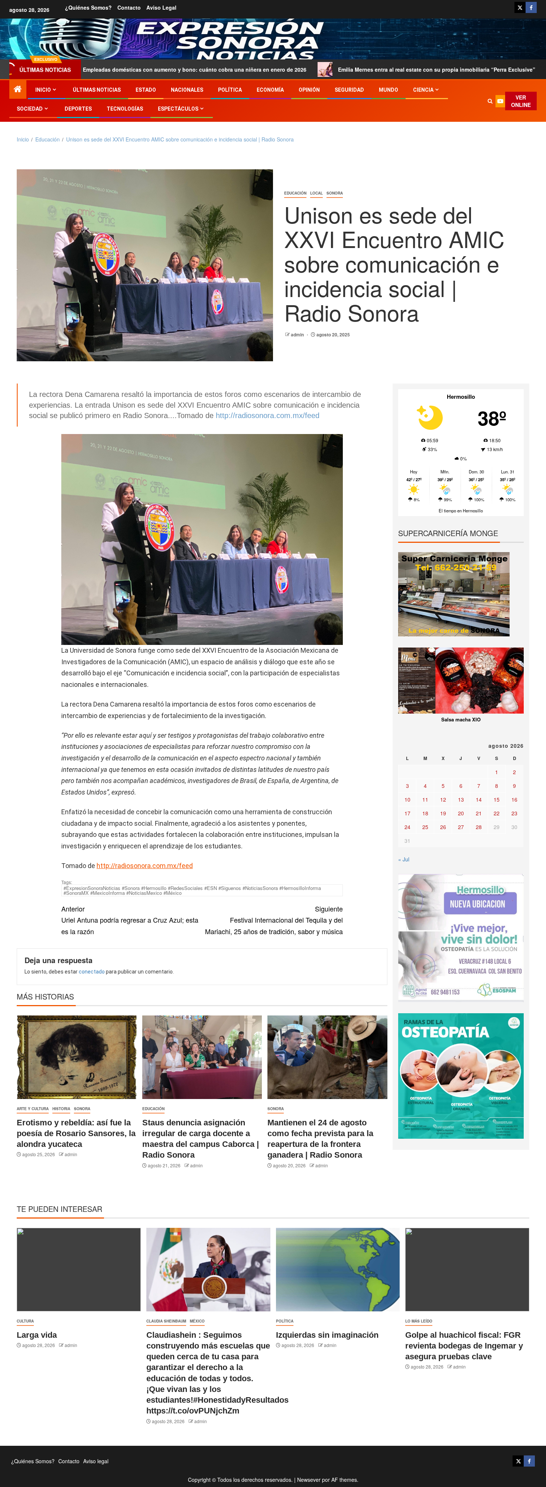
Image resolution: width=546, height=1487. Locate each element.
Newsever (309, 1479)
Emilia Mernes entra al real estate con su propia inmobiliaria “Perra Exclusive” (362, 69)
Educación (295, 193)
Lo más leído (418, 1321)
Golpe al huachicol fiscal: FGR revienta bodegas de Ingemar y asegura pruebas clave (464, 1346)
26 (443, 827)
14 (479, 799)
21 (479, 813)
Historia (61, 1108)
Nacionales (187, 90)
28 (479, 827)
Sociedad (30, 109)
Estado (146, 90)
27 (461, 827)
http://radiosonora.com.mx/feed (267, 415)
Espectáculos (178, 109)
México (197, 1321)
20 (461, 813)
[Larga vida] (79, 1269)
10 (407, 799)
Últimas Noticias (97, 90)
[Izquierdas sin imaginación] (338, 1269)
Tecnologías (125, 109)
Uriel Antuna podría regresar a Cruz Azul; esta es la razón (129, 920)
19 (443, 813)
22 (497, 813)
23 (514, 813)
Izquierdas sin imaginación (327, 1335)
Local (316, 193)
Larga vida (37, 1335)
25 (425, 827)
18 (425, 813)
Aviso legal (161, 7)
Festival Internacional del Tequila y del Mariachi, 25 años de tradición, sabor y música (274, 920)
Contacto (129, 7)
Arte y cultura (33, 1108)
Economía (270, 90)
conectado (92, 972)
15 (497, 799)
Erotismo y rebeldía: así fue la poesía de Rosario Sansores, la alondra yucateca (76, 1133)
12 (443, 799)
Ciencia (423, 90)
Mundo (388, 90)
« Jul (403, 859)
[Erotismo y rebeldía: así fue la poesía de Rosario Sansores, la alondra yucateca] (77, 1057)
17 (407, 813)
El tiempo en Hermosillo (461, 510)
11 (425, 799)
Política (230, 90)
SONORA (334, 193)
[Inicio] (18, 88)
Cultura (25, 1321)
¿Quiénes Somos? (88, 7)
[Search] (490, 101)
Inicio (43, 90)
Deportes (78, 109)
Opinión (309, 90)
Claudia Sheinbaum (166, 1321)
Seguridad (349, 90)
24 (407, 827)
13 (461, 799)
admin (298, 334)
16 (514, 799)
